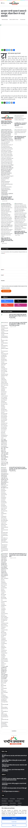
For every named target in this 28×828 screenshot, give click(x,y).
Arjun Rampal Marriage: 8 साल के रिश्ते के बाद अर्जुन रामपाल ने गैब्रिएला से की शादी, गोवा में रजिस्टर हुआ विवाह (18, 324)
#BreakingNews (5, 798)
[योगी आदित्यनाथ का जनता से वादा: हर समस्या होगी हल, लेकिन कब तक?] (21, 132)
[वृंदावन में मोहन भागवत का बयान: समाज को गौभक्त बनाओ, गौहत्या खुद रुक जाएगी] (21, 216)
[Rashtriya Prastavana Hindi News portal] (14, 3)
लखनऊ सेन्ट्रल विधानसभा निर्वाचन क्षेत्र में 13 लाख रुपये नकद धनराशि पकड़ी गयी (6, 122)
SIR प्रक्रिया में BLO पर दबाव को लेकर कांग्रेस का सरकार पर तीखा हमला (21, 124)
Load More (14, 731)
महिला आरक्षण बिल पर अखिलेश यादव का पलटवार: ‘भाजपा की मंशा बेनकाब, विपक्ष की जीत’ (7, 239)
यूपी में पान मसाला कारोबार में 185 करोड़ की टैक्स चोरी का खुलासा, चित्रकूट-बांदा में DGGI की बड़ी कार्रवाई (18, 316)
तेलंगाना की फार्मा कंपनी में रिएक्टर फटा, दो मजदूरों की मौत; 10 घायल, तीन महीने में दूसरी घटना (17, 555)
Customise (14, 821)
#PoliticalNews (5, 805)
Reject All (14, 825)
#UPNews (19, 805)
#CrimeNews (12, 798)
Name (2, 269)
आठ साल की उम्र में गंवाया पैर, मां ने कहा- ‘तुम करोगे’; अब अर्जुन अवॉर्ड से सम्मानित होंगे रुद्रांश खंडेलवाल (18, 469)
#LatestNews (17, 800)
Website (3, 280)
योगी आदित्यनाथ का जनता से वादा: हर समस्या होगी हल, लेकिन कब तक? (20, 138)
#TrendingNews (12, 805)
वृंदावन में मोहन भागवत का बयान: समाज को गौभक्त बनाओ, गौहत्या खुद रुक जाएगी (21, 232)
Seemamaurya (5, 19)
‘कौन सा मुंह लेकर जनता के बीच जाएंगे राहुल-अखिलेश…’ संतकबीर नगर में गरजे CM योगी (7, 198)
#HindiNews (4, 800)
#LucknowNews (5, 803)
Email (2, 275)
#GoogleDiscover (20, 798)
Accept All (14, 818)
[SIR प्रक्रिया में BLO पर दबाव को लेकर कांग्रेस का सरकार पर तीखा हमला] (21, 118)
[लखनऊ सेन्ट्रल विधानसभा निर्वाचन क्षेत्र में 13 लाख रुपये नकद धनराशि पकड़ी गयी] (7, 117)
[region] (14, 817)
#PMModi (19, 803)
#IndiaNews (10, 800)
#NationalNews (13, 803)
